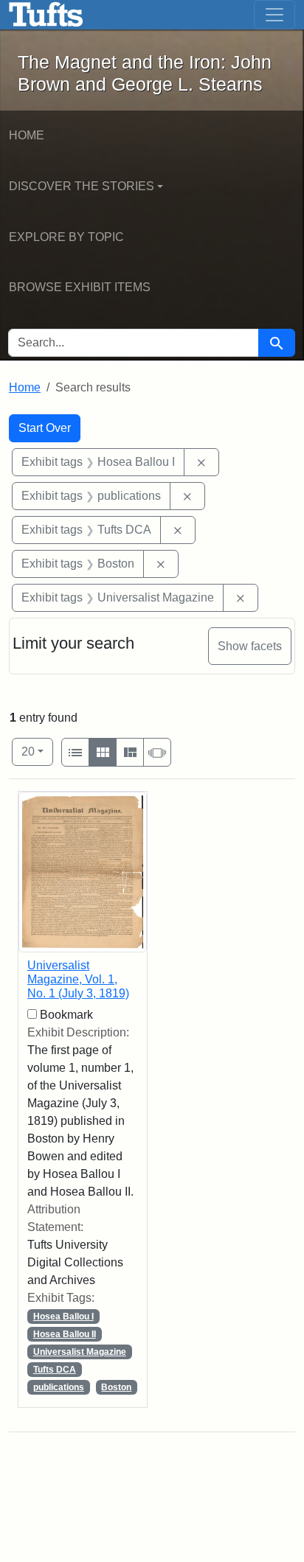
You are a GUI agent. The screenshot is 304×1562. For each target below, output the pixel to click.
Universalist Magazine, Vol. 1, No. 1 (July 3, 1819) (78, 979)
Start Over (44, 428)
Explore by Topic (66, 237)
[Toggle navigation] (274, 14)
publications (58, 1387)
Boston (116, 1387)
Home (26, 135)
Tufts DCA (54, 1369)
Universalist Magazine (79, 1352)
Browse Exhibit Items (80, 287)
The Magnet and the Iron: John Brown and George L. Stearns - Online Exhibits (46, 15)
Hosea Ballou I (63, 1316)
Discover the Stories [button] (81, 186)
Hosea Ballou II (64, 1334)
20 (37, 751)
